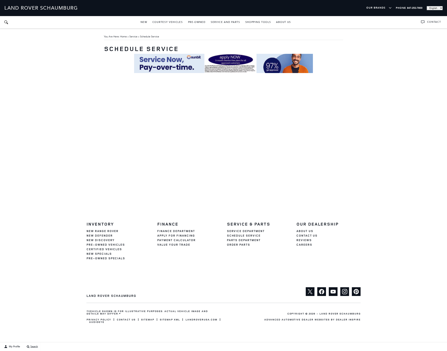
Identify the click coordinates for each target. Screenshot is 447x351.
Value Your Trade (173, 244)
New (144, 22)
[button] (6, 22)
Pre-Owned (197, 22)
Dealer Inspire (348, 319)
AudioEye (96, 322)
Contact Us (307, 235)
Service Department (246, 231)
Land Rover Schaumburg (340, 313)
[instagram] (344, 291)
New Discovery (100, 240)
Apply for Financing (176, 235)
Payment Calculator (176, 240)
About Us (283, 22)
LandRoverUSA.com (201, 319)
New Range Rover (102, 231)
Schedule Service (244, 235)
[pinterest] (356, 291)
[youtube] (333, 291)
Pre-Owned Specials (105, 258)
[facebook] (321, 291)
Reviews (304, 240)
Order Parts (238, 244)
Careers (304, 244)
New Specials (99, 253)
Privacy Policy (98, 319)
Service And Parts (225, 22)
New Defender (99, 235)
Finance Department (176, 231)
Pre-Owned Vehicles (105, 244)
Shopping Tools (258, 22)
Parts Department (244, 240)
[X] (310, 291)
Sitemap (147, 319)
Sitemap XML (170, 319)
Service (133, 36)
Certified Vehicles (104, 249)
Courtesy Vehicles (167, 22)
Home (123, 36)
